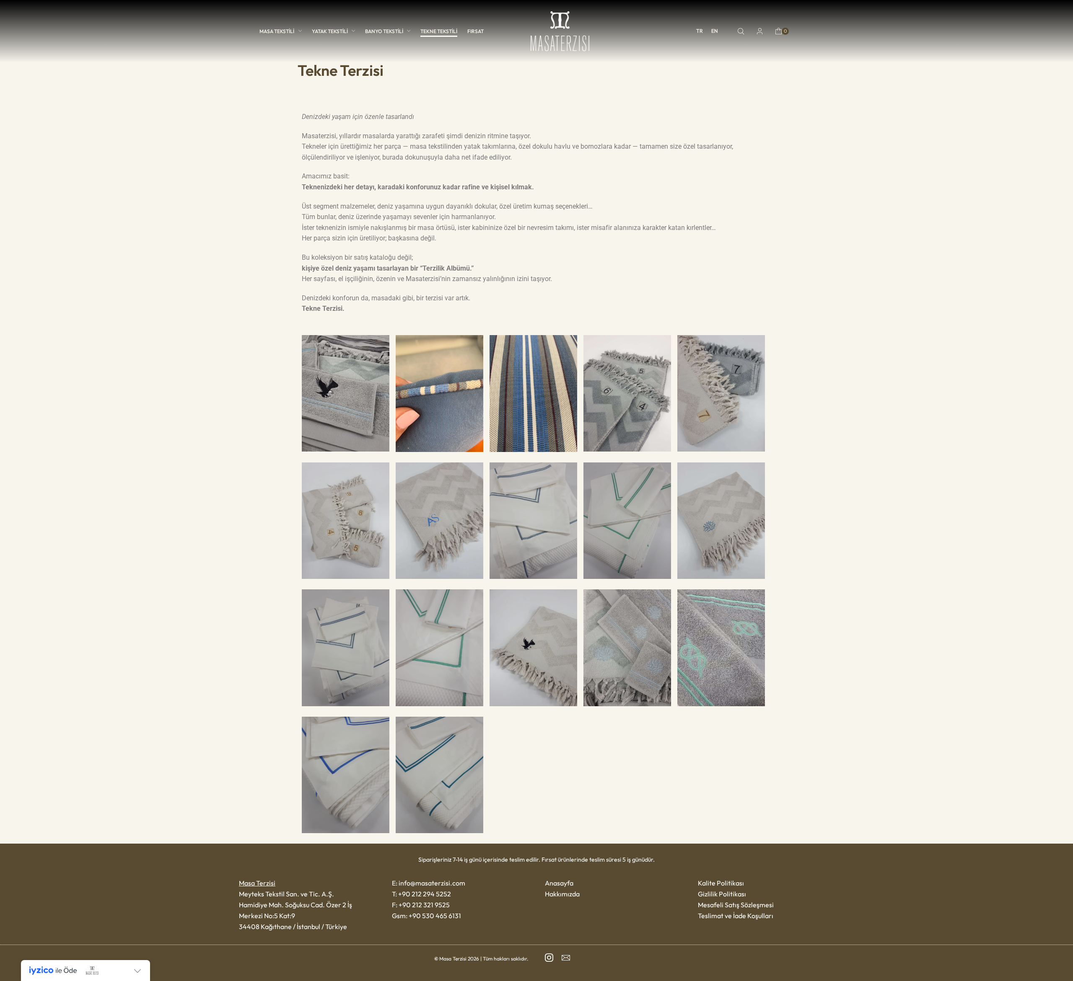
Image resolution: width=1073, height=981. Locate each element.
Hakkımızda (562, 894)
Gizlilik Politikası (722, 894)
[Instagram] (549, 957)
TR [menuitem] (699, 31)
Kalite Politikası (721, 883)
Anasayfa (559, 883)
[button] (741, 31)
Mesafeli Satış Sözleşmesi (736, 905)
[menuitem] (699, 31)
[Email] (566, 957)
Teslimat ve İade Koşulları (735, 915)
